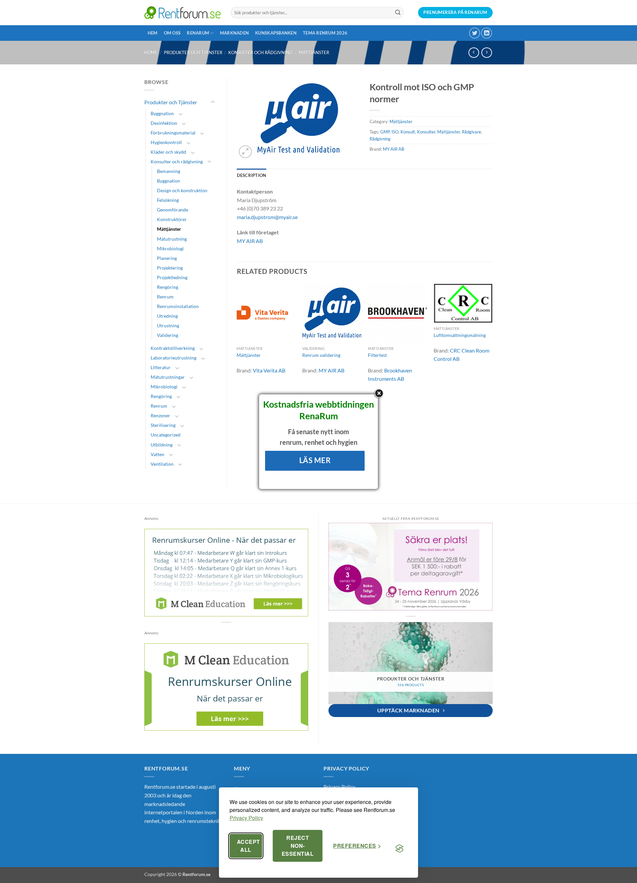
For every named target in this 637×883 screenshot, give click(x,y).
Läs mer (315, 460)
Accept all (248, 845)
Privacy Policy (246, 818)
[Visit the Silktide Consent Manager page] (399, 848)
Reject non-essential (298, 845)
